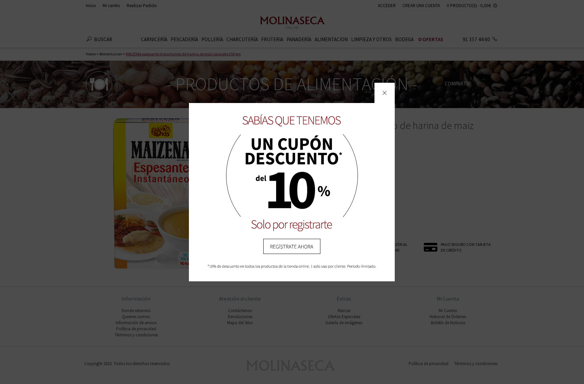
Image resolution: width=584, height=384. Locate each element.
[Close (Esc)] (384, 93)
